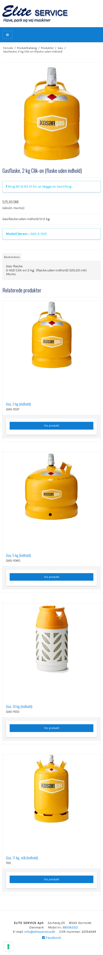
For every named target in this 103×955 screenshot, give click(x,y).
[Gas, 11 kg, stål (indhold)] (51, 803)
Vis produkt (51, 425)
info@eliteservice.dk (39, 932)
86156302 (70, 927)
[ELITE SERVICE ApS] (51, 13)
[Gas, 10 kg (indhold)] (51, 652)
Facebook (53, 938)
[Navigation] (7, 35)
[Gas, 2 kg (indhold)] (51, 349)
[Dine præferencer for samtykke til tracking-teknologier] (8, 946)
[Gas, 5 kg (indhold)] (51, 500)
